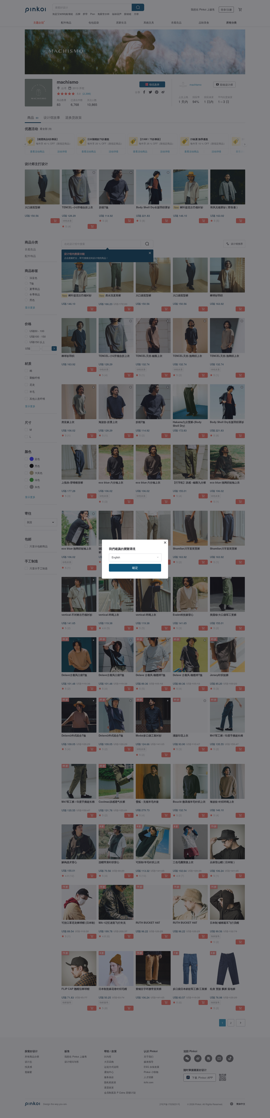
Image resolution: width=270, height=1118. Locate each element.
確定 (135, 568)
